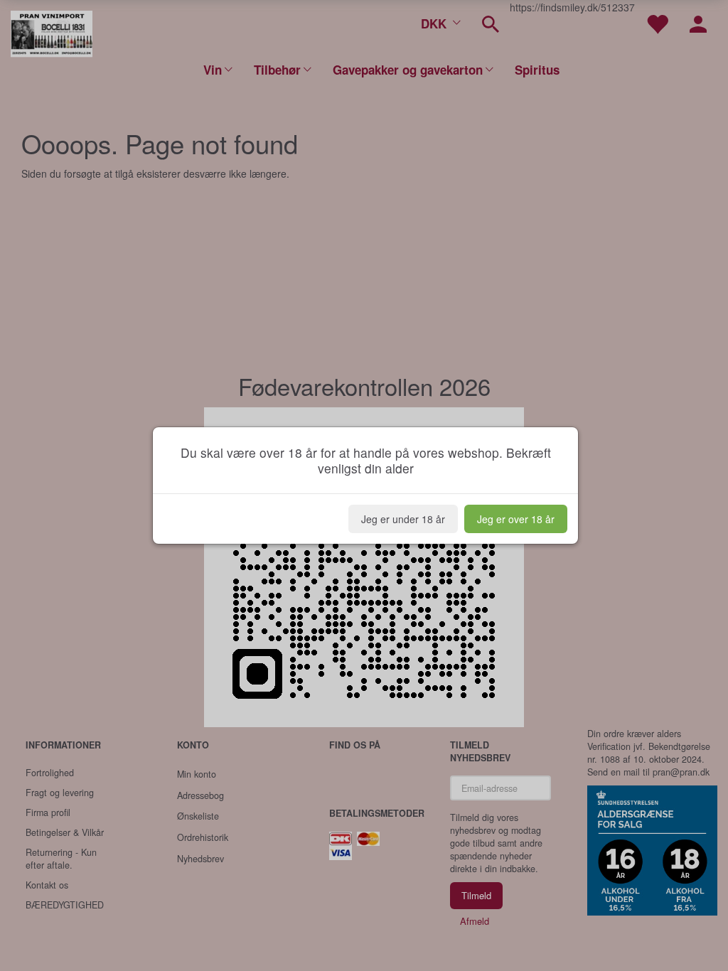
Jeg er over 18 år (516, 519)
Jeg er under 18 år (403, 519)
